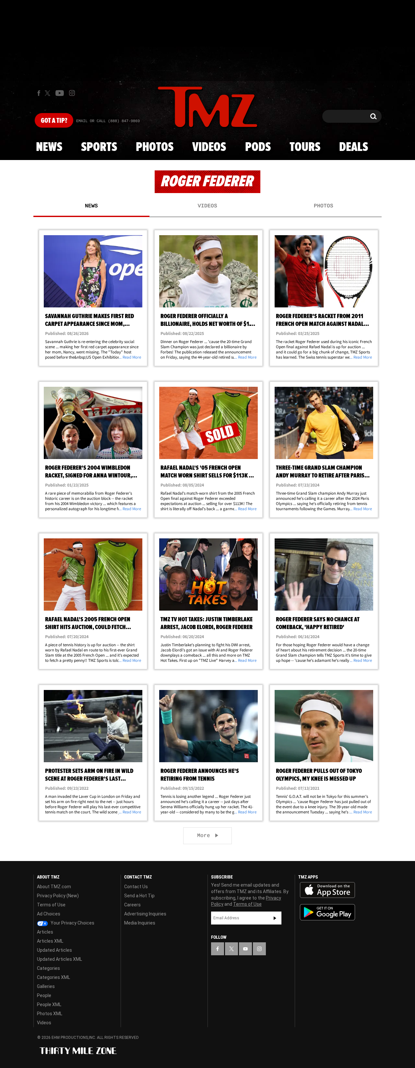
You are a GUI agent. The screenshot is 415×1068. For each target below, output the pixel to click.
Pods (258, 147)
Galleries (46, 986)
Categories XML (53, 977)
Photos (154, 147)
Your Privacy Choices (72, 922)
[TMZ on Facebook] (38, 93)
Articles (45, 932)
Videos (209, 147)
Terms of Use (51, 904)
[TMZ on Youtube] (59, 93)
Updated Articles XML (59, 959)
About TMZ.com (54, 886)
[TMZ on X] (48, 93)
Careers (132, 904)
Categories (48, 968)
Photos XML (49, 1013)
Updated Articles (54, 950)
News (49, 147)
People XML (49, 1004)
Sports (99, 147)
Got (54, 121)
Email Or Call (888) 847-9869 (108, 121)
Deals (353, 147)
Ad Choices (48, 913)
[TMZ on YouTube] (245, 948)
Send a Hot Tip (139, 895)
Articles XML (50, 941)
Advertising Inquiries (145, 913)
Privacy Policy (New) (58, 895)
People (44, 995)
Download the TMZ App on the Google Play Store (327, 912)
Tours (305, 147)
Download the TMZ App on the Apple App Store (327, 890)
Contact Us (136, 886)
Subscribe (274, 918)
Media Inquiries (139, 922)
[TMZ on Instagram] (71, 93)
